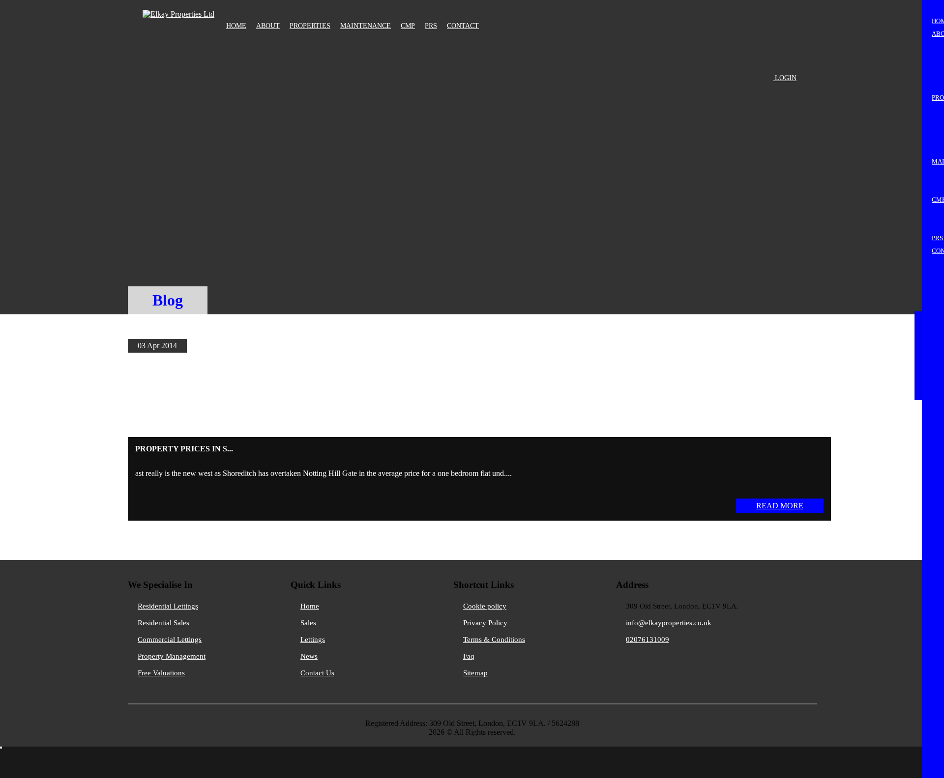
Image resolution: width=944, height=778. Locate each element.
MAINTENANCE (365, 25)
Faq (468, 656)
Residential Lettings (168, 606)
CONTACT (463, 25)
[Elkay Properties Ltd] (178, 12)
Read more (779, 505)
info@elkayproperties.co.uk (668, 623)
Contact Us (317, 673)
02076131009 (647, 639)
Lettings (312, 639)
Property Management (172, 656)
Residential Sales (163, 623)
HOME (236, 25)
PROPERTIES (310, 25)
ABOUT (268, 25)
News (309, 656)
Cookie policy (484, 606)
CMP (408, 25)
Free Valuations (161, 673)
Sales (308, 623)
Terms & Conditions (494, 639)
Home (309, 606)
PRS (431, 25)
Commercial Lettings (170, 639)
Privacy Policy (485, 623)
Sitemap (475, 673)
